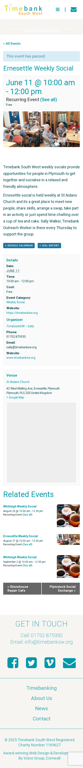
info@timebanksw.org (49, 642)
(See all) (48, 99)
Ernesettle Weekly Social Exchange (51, 29)
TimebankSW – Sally (20, 326)
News (41, 708)
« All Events (12, 43)
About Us (41, 698)
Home (8, 29)
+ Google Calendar (19, 245)
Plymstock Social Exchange (63, 588)
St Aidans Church (18, 382)
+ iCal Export (49, 245)
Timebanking (41, 688)
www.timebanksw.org (20, 357)
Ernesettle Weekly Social (20, 536)
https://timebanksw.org (22, 313)
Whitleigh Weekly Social (20, 506)
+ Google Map (15, 397)
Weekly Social (15, 302)
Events (20, 29)
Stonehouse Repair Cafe (17, 588)
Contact (41, 719)
